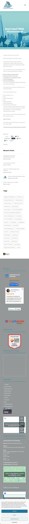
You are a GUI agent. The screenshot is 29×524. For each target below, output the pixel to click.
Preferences (14, 519)
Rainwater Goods (15, 231)
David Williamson (15, 289)
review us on (13, 284)
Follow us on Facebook (11, 487)
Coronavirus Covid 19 (9, 163)
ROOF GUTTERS (8, 244)
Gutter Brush (15, 206)
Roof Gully (6, 241)
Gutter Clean (7, 209)
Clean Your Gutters (18, 203)
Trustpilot (6, 384)
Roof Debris (15, 238)
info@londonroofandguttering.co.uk (14, 443)
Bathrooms (20, 197)
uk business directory (8, 406)
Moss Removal (7, 225)
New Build (15, 225)
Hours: (4, 450)
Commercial (7, 206)
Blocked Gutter (19, 200)
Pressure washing (20, 228)
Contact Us (6, 399)
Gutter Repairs (18, 219)
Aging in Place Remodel (9, 197)
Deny (14, 515)
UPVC (18, 247)
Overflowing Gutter (9, 228)
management (21, 222)
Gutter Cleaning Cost (9, 216)
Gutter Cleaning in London (10, 182)
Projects (6, 231)
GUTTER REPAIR (8, 219)
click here (23, 127)
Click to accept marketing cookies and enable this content (14, 424)
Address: (5, 445)
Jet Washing (13, 222)
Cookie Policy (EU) (8, 404)
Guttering (19, 216)
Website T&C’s (7, 393)
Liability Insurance (8, 388)
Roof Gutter (14, 241)
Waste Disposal (7, 391)
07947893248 (15, 464)
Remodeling (7, 235)
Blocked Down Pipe (8, 200)
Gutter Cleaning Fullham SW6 (16, 176)
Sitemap (6, 397)
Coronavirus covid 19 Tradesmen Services (9, 156)
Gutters (6, 222)
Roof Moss (17, 244)
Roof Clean (7, 238)
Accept (14, 511)
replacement (15, 235)
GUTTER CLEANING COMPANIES (12, 212)
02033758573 (15, 462)
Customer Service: (7, 462)
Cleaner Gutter (7, 203)
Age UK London (7, 386)
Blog (5, 402)
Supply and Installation (9, 247)
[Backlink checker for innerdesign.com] (6, 253)
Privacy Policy (14, 522)
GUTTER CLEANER (17, 209)
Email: (4, 443)
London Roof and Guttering (11, 440)
